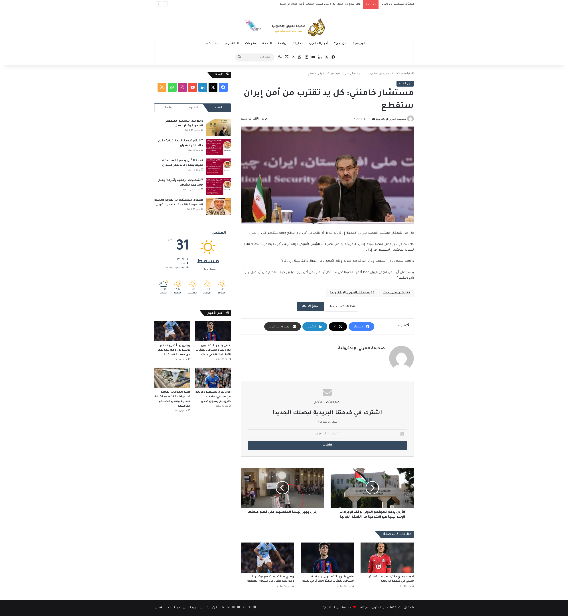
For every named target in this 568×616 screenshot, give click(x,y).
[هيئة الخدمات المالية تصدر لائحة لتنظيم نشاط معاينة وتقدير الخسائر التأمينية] (172, 378)
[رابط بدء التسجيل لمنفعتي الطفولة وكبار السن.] (218, 127)
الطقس (233, 43)
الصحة (267, 43)
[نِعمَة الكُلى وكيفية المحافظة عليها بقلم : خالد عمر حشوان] (218, 166)
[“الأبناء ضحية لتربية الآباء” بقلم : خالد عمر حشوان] (218, 147)
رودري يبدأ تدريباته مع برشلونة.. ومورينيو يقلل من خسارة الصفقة (322, 4)
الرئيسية (359, 43)
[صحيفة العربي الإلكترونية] (284, 28)
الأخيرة (193, 107)
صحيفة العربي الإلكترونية (391, 119)
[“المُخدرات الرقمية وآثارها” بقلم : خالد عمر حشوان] (218, 186)
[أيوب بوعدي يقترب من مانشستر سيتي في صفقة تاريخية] (387, 557)
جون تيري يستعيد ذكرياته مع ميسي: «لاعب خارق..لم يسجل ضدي (213, 397)
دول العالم (377, 74)
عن (202, 607)
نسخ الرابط (310, 306)
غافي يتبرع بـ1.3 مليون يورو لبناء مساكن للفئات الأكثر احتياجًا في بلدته (213, 350)
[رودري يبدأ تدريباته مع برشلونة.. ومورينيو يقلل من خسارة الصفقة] (267, 557)
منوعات (250, 43)
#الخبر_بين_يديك (395, 293)
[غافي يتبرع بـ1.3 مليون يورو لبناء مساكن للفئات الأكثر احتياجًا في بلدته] (327, 557)
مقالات (214, 43)
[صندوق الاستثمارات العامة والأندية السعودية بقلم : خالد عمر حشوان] (218, 206)
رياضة (282, 43)
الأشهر (218, 107)
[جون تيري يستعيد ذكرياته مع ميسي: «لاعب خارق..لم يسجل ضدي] (213, 378)
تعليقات (167, 107)
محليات (298, 43)
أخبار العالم (320, 43)
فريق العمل (190, 607)
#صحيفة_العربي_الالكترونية (351, 293)
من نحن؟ (340, 43)
